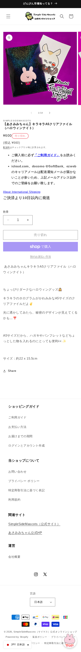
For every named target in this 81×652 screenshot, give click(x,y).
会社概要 (14, 556)
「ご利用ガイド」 (47, 155)
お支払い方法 (17, 427)
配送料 (6, 147)
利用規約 (14, 499)
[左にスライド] (31, 112)
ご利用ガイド (17, 417)
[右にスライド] (49, 112)
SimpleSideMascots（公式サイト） (34, 524)
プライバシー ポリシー (24, 481)
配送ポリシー (33, 643)
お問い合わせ (17, 471)
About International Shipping (21, 191)
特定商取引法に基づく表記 (26, 490)
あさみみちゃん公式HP (25, 532)
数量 (6, 211)
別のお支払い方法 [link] (40, 256)
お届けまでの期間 (20, 436)
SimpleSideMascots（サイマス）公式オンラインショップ (45, 631)
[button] (8, 16)
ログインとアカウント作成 (26, 445)
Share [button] (12, 370)
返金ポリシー (39, 637)
